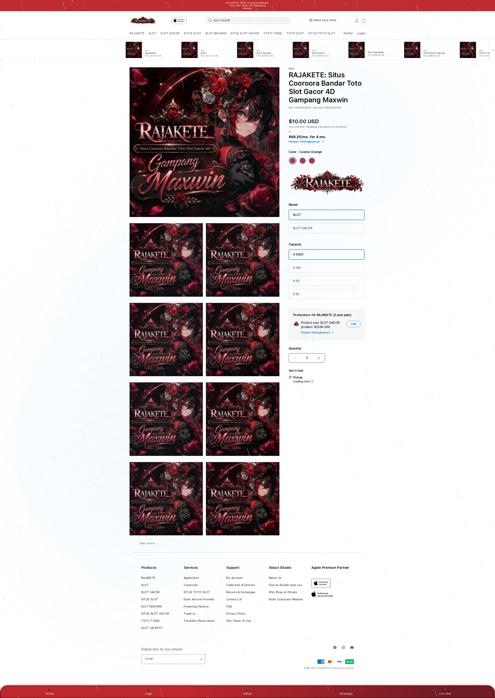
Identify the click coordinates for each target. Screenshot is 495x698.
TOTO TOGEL (273, 33)
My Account (234, 577)
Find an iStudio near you (285, 585)
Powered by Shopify (342, 668)
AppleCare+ (192, 577)
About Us (275, 577)
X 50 (296, 281)
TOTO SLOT (295, 33)
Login (148, 693)
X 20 (296, 294)
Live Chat (445, 693)
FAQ (229, 606)
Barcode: (318, 107)
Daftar (247, 693)
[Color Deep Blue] (303, 161)
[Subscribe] (200, 659)
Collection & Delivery (240, 585)
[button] (137, 33)
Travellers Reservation (199, 620)
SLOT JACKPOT (152, 628)
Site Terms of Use (238, 620)
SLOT (152, 33)
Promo (50, 693)
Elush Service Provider (199, 599)
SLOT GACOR (170, 33)
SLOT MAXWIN (215, 33)
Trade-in (189, 613)
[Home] (143, 20)
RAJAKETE (137, 33)
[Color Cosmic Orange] (292, 161)
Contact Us (234, 599)
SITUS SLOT (192, 33)
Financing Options (196, 606)
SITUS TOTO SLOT (321, 33)
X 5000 (298, 254)
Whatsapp (346, 693)
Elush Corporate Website (286, 599)
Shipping (311, 127)
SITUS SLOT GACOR (244, 33)
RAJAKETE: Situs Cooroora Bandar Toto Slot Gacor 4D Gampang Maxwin (247, 6)
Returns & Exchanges (240, 592)
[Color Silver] (312, 161)
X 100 (297, 268)
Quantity (295, 348)
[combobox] (247, 20)
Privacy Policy (236, 613)
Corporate (191, 585)
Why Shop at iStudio (283, 592)
